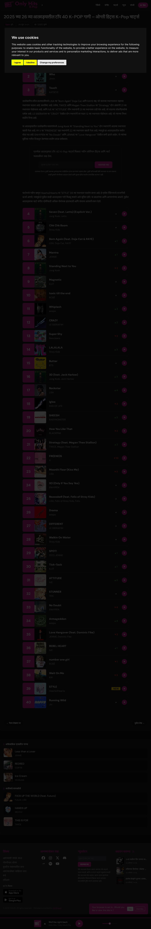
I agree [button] (17, 62)
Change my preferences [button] (52, 62)
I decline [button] (30, 62)
